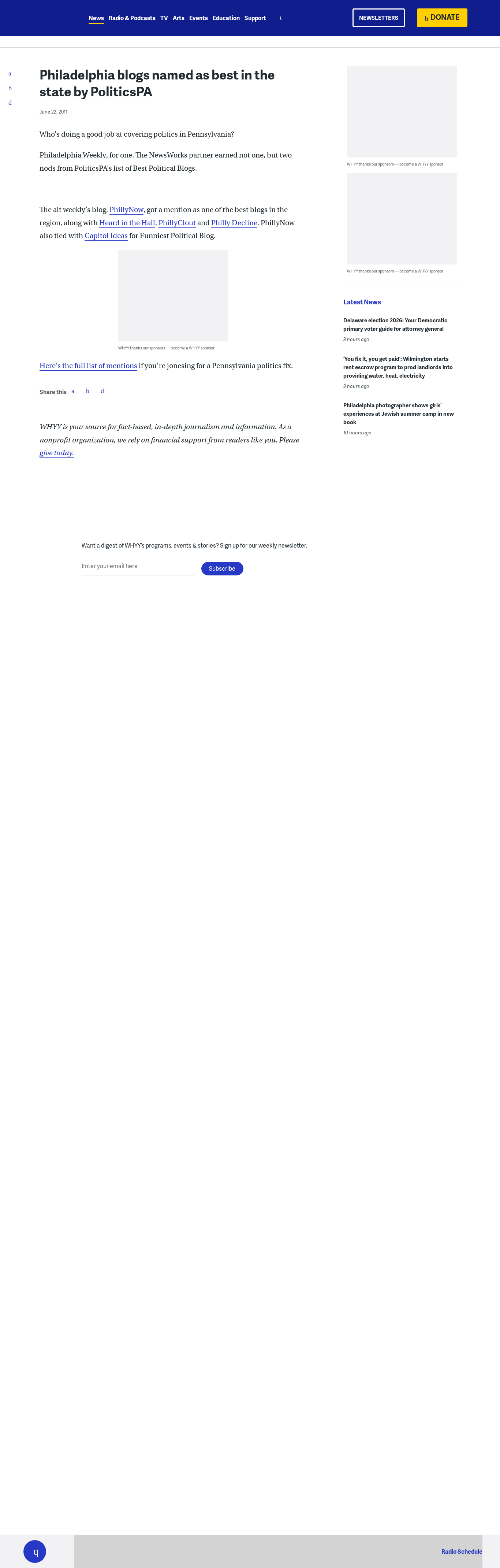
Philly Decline (234, 222)
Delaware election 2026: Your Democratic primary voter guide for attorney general (395, 324)
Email (102, 390)
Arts (178, 18)
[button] (34, 1551)
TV (164, 18)
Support (255, 18)
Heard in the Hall (127, 222)
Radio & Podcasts (132, 18)
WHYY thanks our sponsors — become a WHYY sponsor (166, 348)
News (96, 18)
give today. (57, 452)
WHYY (44, 18)
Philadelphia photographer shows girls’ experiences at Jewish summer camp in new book (398, 413)
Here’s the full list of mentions (88, 365)
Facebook (73, 390)
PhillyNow (126, 209)
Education (226, 18)
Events (198, 18)
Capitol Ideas (106, 235)
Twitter (87, 390)
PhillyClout (177, 222)
